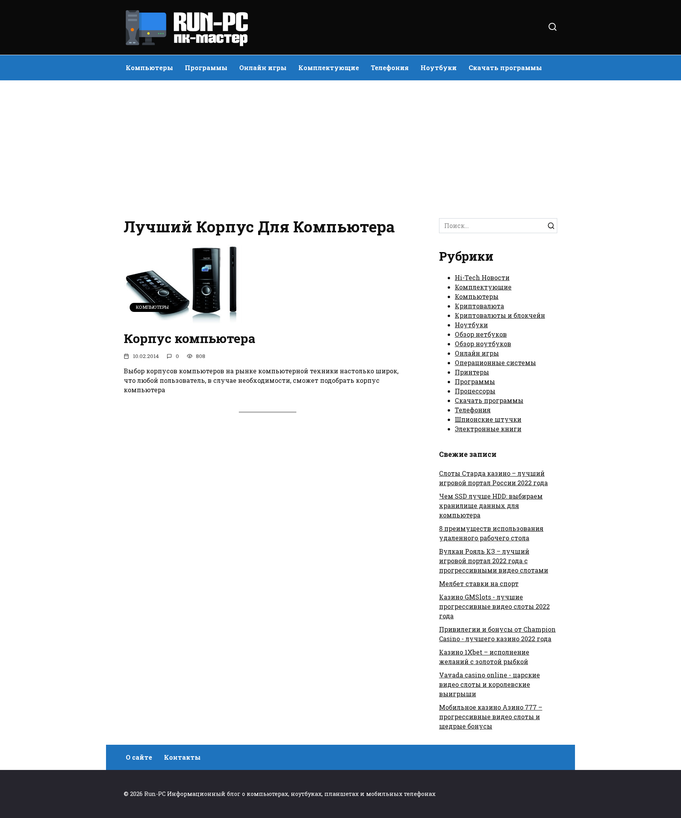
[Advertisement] (340, 147)
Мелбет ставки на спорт (479, 583)
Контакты (182, 757)
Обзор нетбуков (481, 334)
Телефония (390, 67)
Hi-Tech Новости (482, 277)
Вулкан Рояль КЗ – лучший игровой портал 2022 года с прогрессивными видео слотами (493, 560)
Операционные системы (495, 362)
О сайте (139, 757)
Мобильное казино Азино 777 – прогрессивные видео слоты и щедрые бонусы (490, 716)
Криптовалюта (479, 306)
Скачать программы (505, 67)
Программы (206, 67)
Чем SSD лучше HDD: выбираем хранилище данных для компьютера (491, 505)
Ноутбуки (439, 67)
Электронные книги (488, 429)
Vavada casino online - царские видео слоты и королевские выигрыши (489, 684)
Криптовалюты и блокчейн (500, 315)
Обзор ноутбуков (483, 343)
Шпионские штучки (488, 419)
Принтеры (472, 372)
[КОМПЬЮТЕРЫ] (183, 318)
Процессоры (475, 391)
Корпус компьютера (189, 338)
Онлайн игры (263, 67)
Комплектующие (328, 67)
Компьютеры (149, 67)
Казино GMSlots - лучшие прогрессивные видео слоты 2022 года (494, 606)
